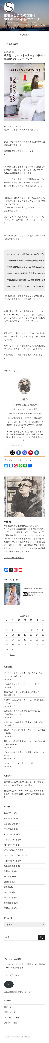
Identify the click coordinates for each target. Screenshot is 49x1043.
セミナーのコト (11, 845)
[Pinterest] (30, 452)
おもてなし (9, 813)
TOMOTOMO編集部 (33, 794)
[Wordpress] (36, 452)
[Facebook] (18, 452)
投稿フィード (10, 1012)
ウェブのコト (10, 829)
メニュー (26, 35)
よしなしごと (10, 824)
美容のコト (9, 908)
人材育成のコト (11, 861)
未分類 (7, 887)
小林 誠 (7, 522)
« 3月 (12, 654)
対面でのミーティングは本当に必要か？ (21, 692)
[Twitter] (12, 452)
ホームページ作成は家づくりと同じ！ (20, 763)
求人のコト (9, 897)
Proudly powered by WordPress (17, 1037)
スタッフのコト (11, 839)
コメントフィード (12, 1017)
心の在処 (8, 876)
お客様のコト (10, 818)
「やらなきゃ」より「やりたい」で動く (21, 684)
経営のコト (9, 903)
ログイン (8, 1007)
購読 (9, 984)
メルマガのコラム (12, 850)
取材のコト (9, 871)
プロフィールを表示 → (14, 557)
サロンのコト (10, 834)
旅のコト (8, 882)
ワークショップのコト (14, 855)
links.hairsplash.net (14, 445)
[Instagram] (24, 452)
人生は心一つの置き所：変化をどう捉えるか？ (24, 722)
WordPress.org (10, 1023)
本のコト (8, 892)
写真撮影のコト (11, 866)
